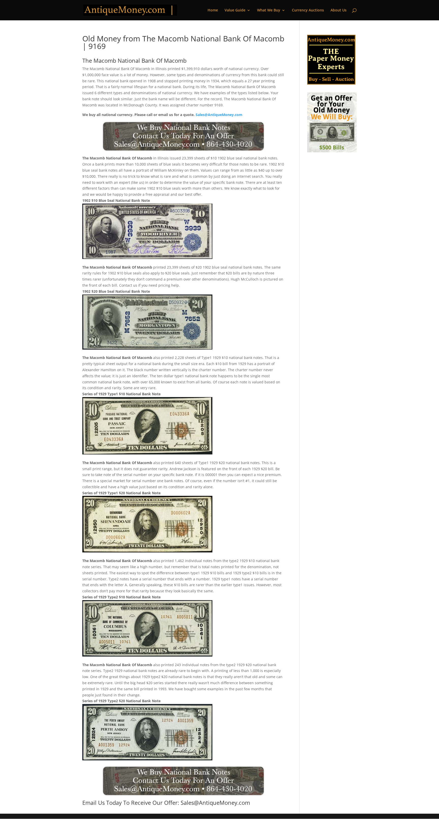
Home (213, 10)
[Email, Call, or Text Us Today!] (183, 136)
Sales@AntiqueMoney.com (219, 114)
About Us (339, 10)
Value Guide (235, 10)
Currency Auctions (308, 10)
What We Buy (268, 10)
